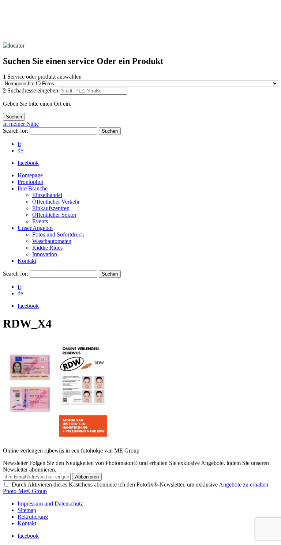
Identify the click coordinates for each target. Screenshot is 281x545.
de (20, 150)
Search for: (16, 131)
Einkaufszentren (51, 208)
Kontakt (27, 261)
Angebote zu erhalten (243, 484)
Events (40, 221)
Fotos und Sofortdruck (58, 234)
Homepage (30, 175)
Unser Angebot (35, 228)
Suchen (110, 131)
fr (19, 144)
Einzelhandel (47, 195)
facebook (28, 163)
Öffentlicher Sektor (54, 215)
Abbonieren (87, 477)
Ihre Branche (33, 188)
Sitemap (27, 510)
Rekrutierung (33, 517)
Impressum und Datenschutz (50, 503)
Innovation (44, 254)
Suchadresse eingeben (31, 90)
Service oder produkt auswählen (42, 76)
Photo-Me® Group (25, 491)
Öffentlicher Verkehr (56, 201)
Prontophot (30, 182)
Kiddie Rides (47, 248)
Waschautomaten (51, 241)
